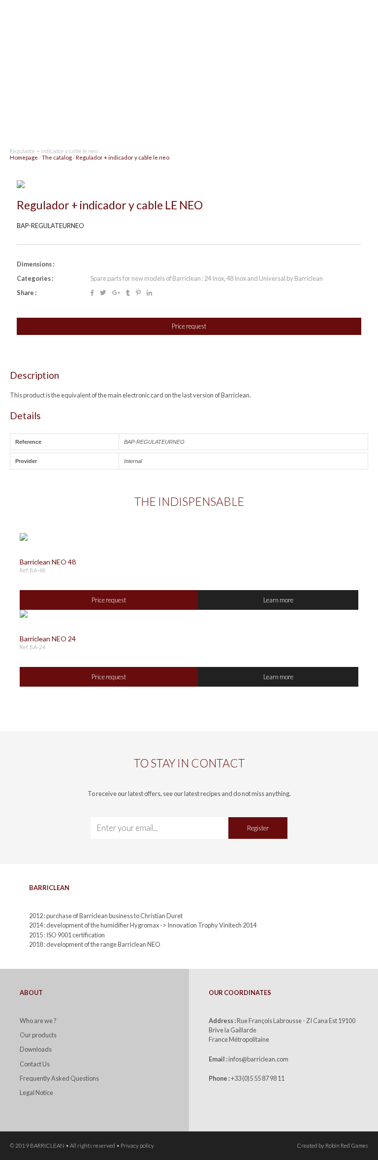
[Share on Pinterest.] (138, 293)
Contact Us (35, 1064)
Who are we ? (38, 1021)
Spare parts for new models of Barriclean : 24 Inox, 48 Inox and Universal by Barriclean (207, 278)
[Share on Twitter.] (103, 293)
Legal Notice (36, 1092)
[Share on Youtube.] (128, 293)
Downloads (36, 1049)
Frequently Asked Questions (59, 1078)
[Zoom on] (189, 184)
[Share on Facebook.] (92, 293)
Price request (189, 326)
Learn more (278, 600)
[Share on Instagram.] (116, 293)
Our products (38, 1035)
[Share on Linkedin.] (149, 293)
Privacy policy (137, 1145)
